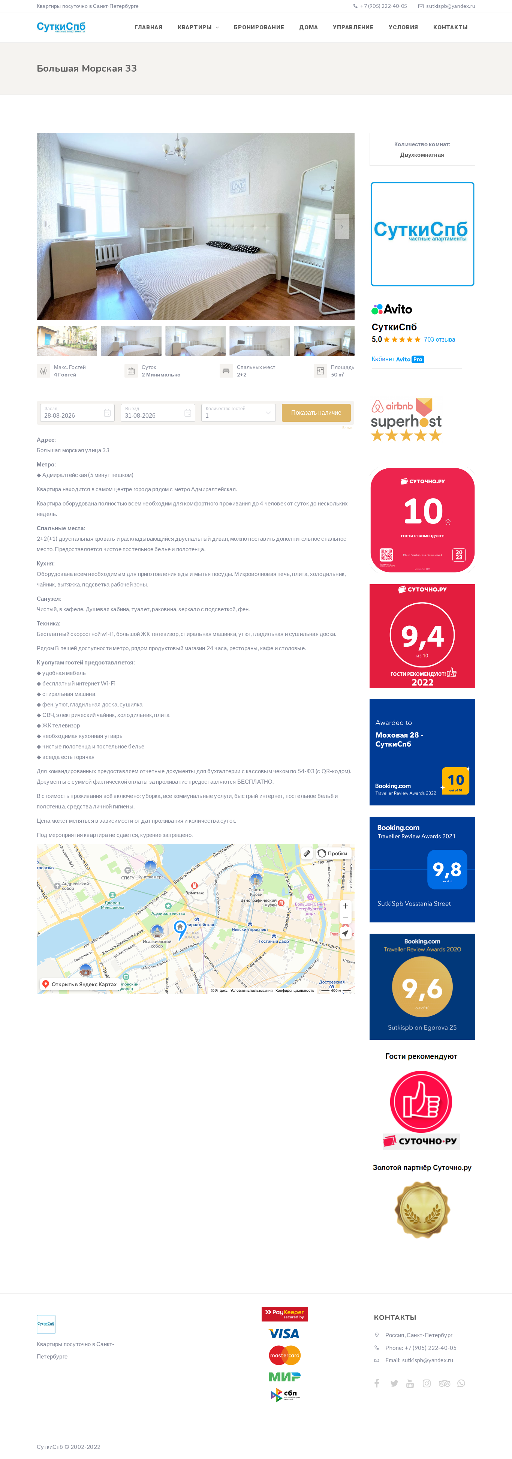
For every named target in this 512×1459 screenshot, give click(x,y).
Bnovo (347, 427)
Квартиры (196, 27)
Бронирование (259, 27)
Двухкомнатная (422, 154)
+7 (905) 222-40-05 (383, 6)
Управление (353, 27)
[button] (342, 226)
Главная (149, 27)
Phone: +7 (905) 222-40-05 (420, 1347)
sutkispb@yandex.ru (450, 6)
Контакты (450, 27)
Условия (403, 27)
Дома (308, 27)
